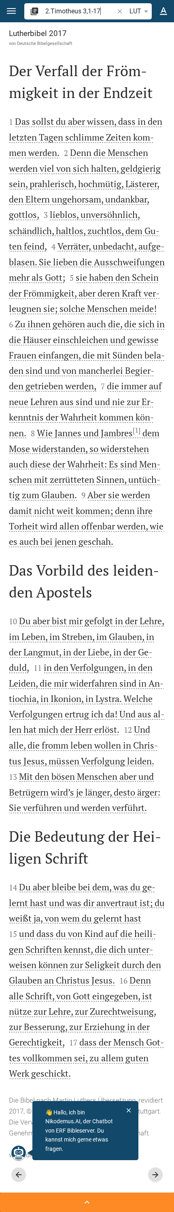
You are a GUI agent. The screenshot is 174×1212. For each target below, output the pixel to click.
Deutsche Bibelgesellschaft (44, 43)
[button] (11, 11)
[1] (136, 430)
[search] (80, 11)
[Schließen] (129, 1110)
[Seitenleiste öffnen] (87, 1202)
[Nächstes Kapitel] (155, 1174)
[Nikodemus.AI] (18, 1153)
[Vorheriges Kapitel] (18, 1174)
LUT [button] (135, 11)
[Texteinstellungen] (163, 11)
